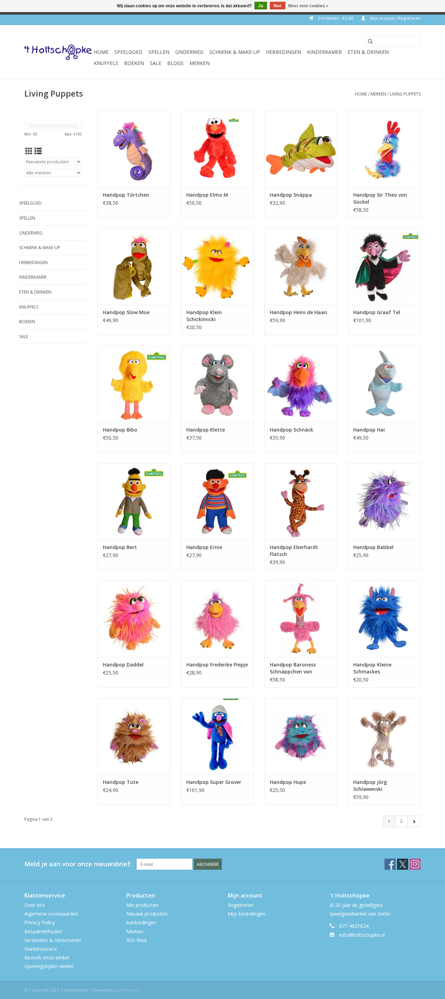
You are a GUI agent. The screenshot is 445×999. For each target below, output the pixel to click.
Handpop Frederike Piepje (217, 664)
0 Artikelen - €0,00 (335, 18)
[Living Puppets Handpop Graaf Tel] (384, 266)
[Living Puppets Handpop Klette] (217, 384)
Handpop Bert (120, 547)
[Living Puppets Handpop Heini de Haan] (300, 266)
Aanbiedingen (141, 922)
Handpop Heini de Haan (298, 312)
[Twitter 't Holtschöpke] (402, 864)
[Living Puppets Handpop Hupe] (300, 736)
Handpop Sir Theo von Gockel (380, 198)
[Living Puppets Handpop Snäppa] (300, 149)
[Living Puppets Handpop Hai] (384, 384)
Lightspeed (128, 990)
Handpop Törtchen (126, 194)
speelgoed (128, 52)
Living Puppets (405, 94)
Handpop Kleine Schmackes (372, 668)
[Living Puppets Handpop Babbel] (384, 501)
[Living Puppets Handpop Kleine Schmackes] (384, 619)
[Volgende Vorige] (413, 821)
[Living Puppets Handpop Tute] (133, 736)
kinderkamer (324, 52)
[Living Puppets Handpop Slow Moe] (133, 266)
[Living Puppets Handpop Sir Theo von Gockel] (384, 149)
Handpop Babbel (373, 547)
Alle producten (142, 905)
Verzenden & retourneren (52, 940)
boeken (134, 63)
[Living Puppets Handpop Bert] (133, 501)
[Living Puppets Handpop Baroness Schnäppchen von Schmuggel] (300, 619)
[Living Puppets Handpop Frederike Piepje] (217, 619)
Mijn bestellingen (247, 913)
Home (101, 52)
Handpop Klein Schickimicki (204, 315)
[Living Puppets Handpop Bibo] (133, 384)
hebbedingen (283, 52)
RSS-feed (136, 940)
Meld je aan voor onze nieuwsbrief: (77, 864)
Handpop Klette (205, 429)
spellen (158, 52)
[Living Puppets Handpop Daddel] (133, 619)
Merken (199, 63)
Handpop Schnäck (291, 429)
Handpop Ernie (204, 547)
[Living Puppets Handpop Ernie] (217, 501)
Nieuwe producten (147, 913)
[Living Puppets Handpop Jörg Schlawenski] (384, 736)
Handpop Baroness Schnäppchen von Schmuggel (293, 668)
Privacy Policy (39, 922)
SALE (155, 63)
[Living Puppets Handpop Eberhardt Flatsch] (300, 501)
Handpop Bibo (120, 429)
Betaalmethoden (43, 931)
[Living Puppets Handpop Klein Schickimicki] (217, 266)
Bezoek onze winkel (46, 957)
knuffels (106, 63)
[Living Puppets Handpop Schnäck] (300, 384)
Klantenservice (40, 948)
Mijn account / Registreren (395, 18)
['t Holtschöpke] (58, 52)
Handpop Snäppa (291, 194)
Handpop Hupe (288, 782)
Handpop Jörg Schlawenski (370, 785)
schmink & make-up (234, 52)
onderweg (189, 52)
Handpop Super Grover (213, 782)
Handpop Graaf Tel (376, 312)
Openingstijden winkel (48, 966)
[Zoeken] (370, 41)
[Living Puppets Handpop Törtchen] (133, 149)
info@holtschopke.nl (362, 935)
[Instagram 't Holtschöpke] (415, 864)
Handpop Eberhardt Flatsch (294, 550)
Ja (260, 5)
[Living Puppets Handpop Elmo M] (217, 149)
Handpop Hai (369, 429)
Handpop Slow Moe (126, 312)
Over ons (34, 905)
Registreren (240, 905)
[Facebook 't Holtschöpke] (390, 864)
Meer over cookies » (308, 5)
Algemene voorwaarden (51, 913)
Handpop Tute (120, 782)
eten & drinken (368, 52)
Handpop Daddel (123, 664)
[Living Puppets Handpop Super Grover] (217, 736)
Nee (278, 5)
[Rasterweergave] (29, 151)
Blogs (175, 63)
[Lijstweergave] (38, 151)
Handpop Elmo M (207, 194)
